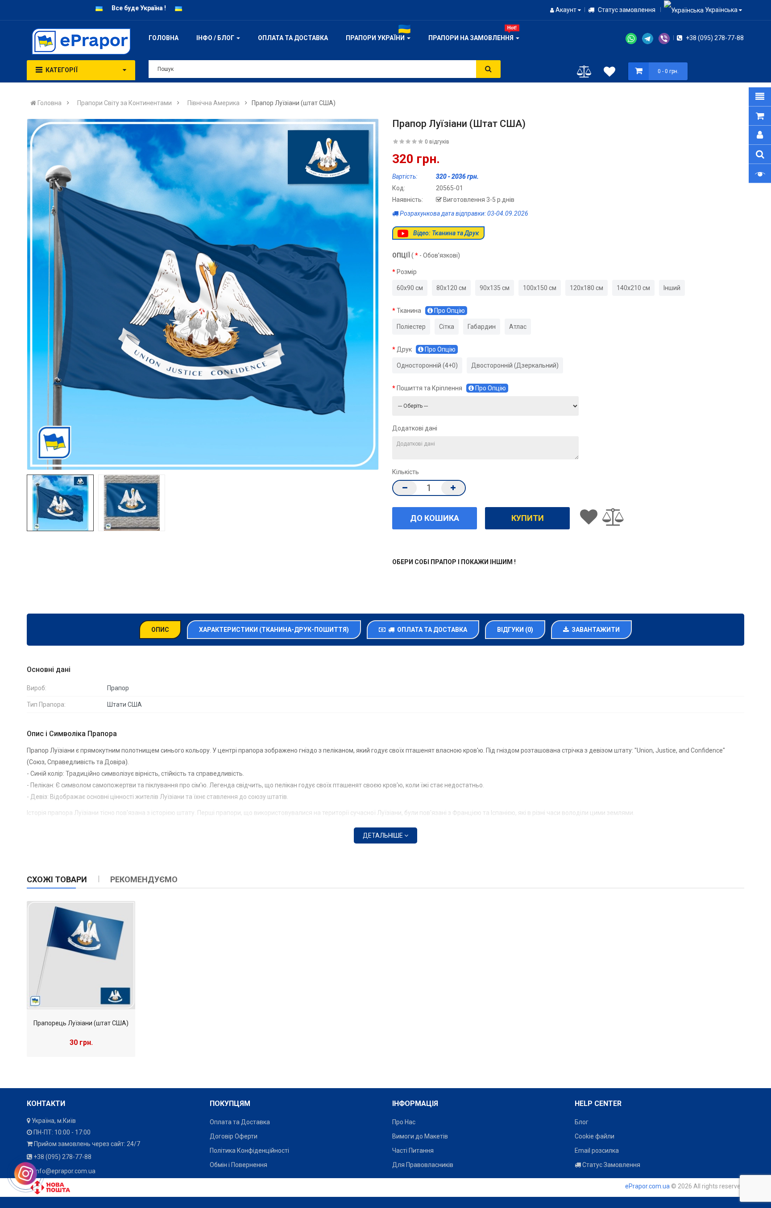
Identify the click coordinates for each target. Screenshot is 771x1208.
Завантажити (594, 629)
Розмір (407, 271)
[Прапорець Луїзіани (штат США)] (81, 955)
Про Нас (403, 1122)
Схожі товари (57, 879)
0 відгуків (437, 142)
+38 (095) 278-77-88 (714, 37)
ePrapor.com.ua (647, 1186)
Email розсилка (597, 1150)
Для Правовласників (422, 1164)
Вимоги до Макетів (420, 1136)
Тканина (431, 310)
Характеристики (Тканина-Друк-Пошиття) (274, 629)
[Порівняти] (584, 73)
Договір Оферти (233, 1136)
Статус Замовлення (610, 1164)
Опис (160, 629)
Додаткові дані (414, 428)
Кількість (405, 471)
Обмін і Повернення (238, 1164)
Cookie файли (594, 1136)
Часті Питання (413, 1150)
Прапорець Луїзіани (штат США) (80, 1023)
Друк (426, 349)
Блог (582, 1122)
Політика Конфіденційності (249, 1150)
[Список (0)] (609, 73)
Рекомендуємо (144, 879)
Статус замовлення (626, 9)
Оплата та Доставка (430, 629)
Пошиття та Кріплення (451, 388)
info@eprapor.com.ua (64, 1171)
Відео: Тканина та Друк (445, 233)
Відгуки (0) (515, 629)
